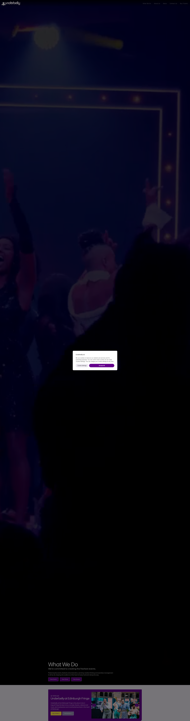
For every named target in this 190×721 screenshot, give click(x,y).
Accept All (102, 365)
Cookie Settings (82, 365)
